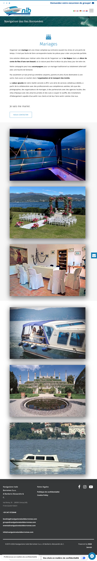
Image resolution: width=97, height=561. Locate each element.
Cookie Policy (42, 495)
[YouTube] (91, 487)
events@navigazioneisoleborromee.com (19, 525)
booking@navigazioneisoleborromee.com (20, 519)
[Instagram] (85, 487)
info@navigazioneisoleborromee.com (18, 532)
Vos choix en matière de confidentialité (61, 558)
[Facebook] (79, 487)
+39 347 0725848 (9, 512)
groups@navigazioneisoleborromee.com (19, 522)
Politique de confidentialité (48, 492)
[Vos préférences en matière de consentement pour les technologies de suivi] (20, 557)
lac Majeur (68, 58)
